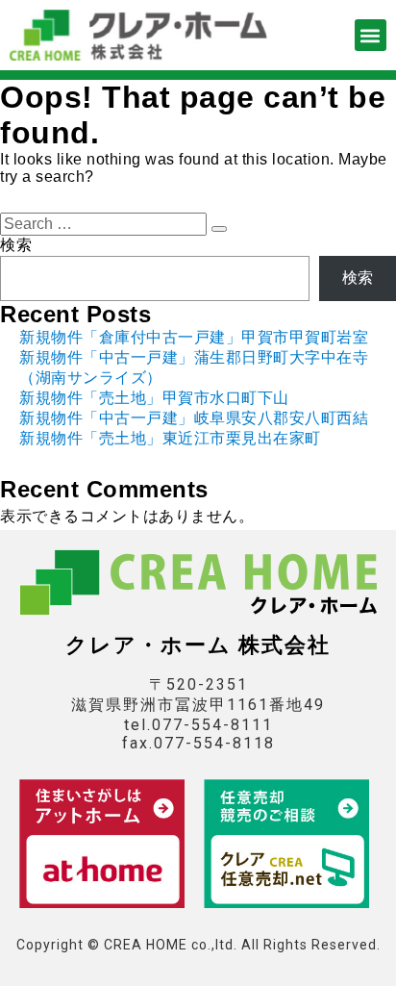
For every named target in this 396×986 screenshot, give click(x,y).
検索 (16, 245)
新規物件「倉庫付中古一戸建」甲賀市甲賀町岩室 (193, 337)
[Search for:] (105, 223)
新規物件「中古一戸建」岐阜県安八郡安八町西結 (193, 418)
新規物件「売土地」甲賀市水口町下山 (154, 398)
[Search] (219, 229)
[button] (370, 35)
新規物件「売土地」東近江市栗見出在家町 (170, 438)
